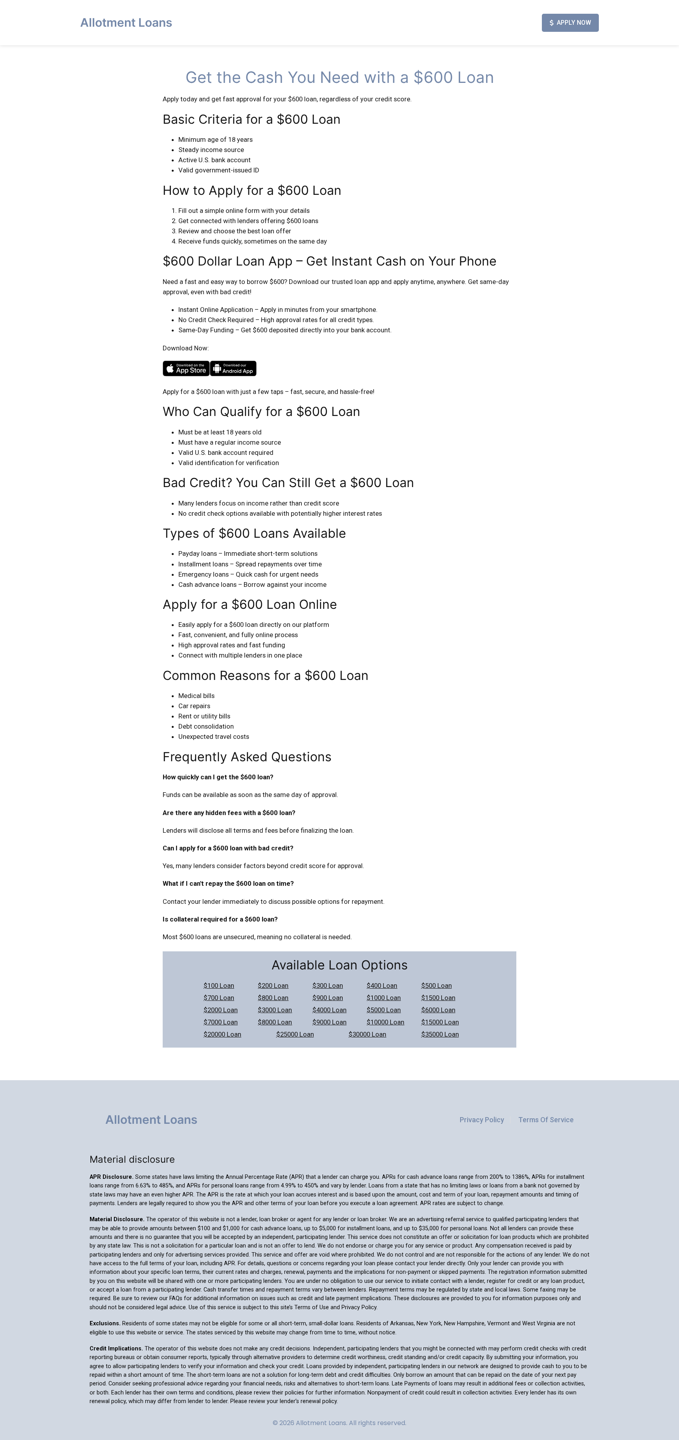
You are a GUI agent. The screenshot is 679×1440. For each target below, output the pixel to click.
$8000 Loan (275, 1022)
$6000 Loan (438, 1010)
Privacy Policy (482, 1120)
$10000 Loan (385, 1022)
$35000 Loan (440, 1034)
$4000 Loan (329, 1010)
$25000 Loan (295, 1034)
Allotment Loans (126, 22)
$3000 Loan (275, 1010)
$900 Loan (327, 998)
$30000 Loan (367, 1034)
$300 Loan (327, 985)
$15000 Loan (440, 1022)
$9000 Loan (329, 1022)
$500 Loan (436, 985)
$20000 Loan (222, 1034)
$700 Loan (219, 998)
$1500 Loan (438, 998)
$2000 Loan (221, 1010)
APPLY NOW (574, 22)
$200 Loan (273, 985)
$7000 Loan (221, 1022)
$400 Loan (382, 985)
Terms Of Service (546, 1120)
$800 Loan (273, 998)
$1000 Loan (384, 998)
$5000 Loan (384, 1010)
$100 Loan (219, 985)
